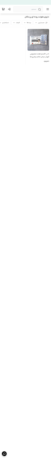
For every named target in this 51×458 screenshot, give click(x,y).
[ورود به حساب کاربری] (10, 9)
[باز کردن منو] (47, 9)
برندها (29, 23)
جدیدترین (41, 23)
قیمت (18, 23)
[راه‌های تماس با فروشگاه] (4, 453)
